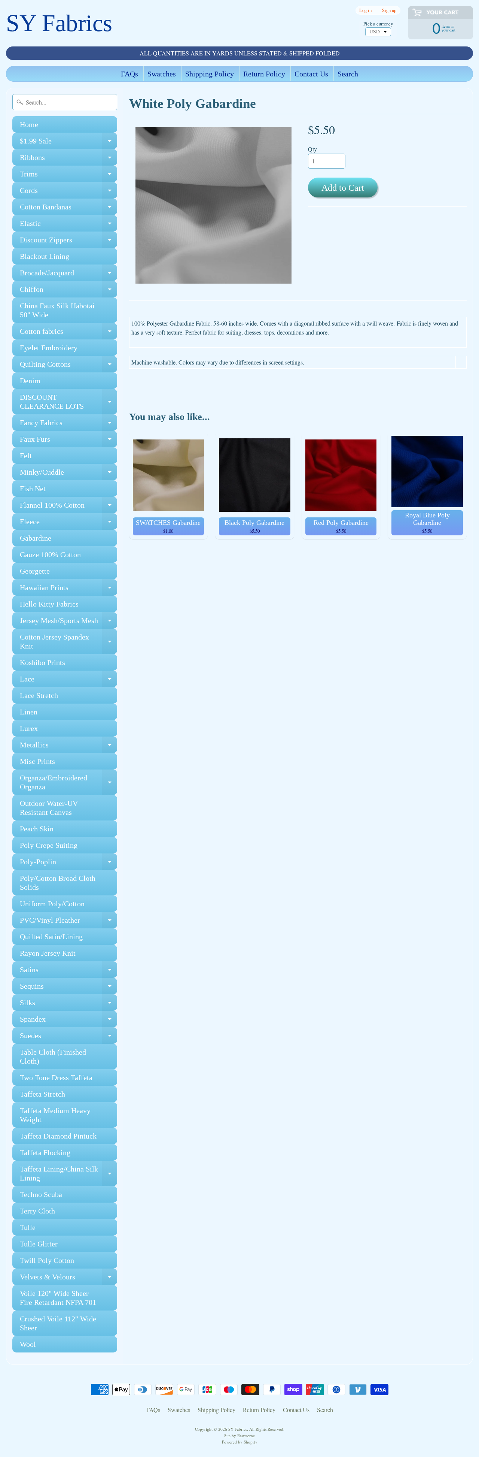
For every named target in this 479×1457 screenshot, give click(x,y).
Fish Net (33, 488)
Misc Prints (37, 761)
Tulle (28, 1227)
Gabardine (35, 538)
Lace (68, 681)
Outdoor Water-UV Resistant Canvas (49, 807)
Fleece (68, 523)
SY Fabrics (59, 23)
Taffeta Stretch (42, 1094)
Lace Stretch (39, 695)
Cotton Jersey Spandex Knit (68, 642)
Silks (68, 1004)
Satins (68, 971)
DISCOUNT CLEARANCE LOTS (68, 402)
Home (29, 124)
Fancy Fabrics (68, 424)
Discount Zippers (68, 242)
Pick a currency (378, 24)
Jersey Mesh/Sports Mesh (68, 622)
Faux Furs (68, 441)
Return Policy (264, 74)
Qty (312, 149)
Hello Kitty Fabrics (49, 604)
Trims (68, 176)
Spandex (68, 1021)
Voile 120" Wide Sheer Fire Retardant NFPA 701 (58, 1297)
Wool (28, 1344)
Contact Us (311, 74)
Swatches (161, 74)
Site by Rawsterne (239, 1435)
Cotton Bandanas (68, 209)
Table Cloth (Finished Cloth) (53, 1056)
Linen (28, 712)
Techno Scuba (41, 1194)
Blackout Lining (44, 256)
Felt (26, 455)
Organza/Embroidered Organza (68, 783)
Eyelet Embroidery (48, 348)
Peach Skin (37, 829)
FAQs (129, 74)
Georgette (35, 571)
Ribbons (68, 159)
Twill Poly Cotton (47, 1260)
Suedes (68, 1037)
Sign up (389, 10)
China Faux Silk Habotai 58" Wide (57, 310)
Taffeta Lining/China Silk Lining (68, 1174)
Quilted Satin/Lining (51, 936)
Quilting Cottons (68, 366)
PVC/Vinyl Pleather (68, 922)
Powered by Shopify (239, 1442)
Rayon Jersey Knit (48, 953)
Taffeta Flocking (45, 1152)
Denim (30, 381)
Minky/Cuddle (68, 474)
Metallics (68, 747)
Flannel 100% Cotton (68, 507)
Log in (365, 10)
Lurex (29, 728)
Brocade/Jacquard (68, 275)
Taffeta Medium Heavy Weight (55, 1115)
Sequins (68, 988)
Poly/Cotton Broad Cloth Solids (57, 882)
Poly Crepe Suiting (48, 845)
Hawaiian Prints (68, 589)
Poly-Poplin (68, 864)
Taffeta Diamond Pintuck (58, 1136)
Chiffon (68, 291)
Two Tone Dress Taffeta (56, 1077)
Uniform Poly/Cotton (52, 904)
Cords (68, 192)
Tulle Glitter (39, 1244)
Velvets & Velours (68, 1279)
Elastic (68, 225)
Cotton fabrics (68, 333)
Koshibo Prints (42, 662)
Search (348, 74)
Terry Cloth (37, 1211)
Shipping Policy (209, 74)
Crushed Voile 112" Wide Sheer (58, 1323)
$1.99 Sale (68, 143)
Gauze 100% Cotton (50, 554)
